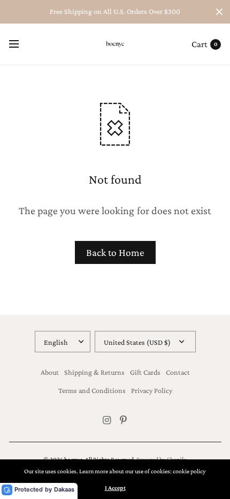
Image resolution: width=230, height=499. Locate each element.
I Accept (115, 488)
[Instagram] (107, 420)
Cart (199, 44)
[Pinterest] (123, 420)
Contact (178, 372)
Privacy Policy (151, 390)
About (50, 372)
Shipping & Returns (94, 372)
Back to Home (115, 252)
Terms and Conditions (92, 390)
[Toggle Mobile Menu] (21, 44)
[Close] (219, 11)
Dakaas (64, 489)
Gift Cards (145, 372)
